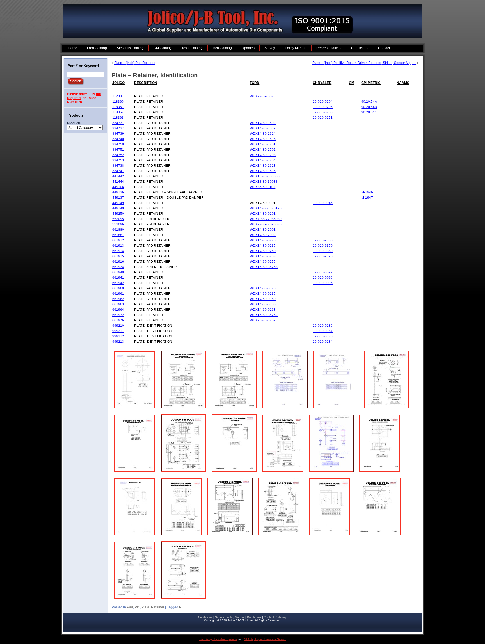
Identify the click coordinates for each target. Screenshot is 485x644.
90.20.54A (369, 102)
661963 (118, 304)
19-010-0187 (323, 331)
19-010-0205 (323, 107)
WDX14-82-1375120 (266, 208)
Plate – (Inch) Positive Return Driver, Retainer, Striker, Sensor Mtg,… (364, 63)
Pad (130, 607)
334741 (118, 171)
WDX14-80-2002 (263, 235)
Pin (137, 607)
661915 (118, 256)
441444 (118, 182)
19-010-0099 (323, 272)
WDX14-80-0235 (263, 246)
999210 (118, 326)
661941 (118, 278)
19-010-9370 (323, 246)
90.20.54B (369, 107)
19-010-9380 (323, 251)
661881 (118, 235)
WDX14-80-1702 (263, 150)
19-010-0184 (323, 342)
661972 (118, 315)
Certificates (205, 617)
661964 (118, 310)
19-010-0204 (323, 102)
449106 (118, 187)
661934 (118, 267)
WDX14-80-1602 (263, 123)
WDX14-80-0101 (263, 214)
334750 (118, 144)
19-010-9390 (323, 256)
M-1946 (367, 192)
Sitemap (281, 617)
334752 (118, 155)
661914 (118, 251)
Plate (145, 607)
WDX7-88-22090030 (266, 224)
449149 (118, 203)
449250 (118, 214)
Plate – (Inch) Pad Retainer (134, 63)
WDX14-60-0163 (263, 310)
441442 (118, 176)
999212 (118, 336)
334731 (118, 123)
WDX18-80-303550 (265, 176)
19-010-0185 (323, 336)
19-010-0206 (323, 112)
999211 (118, 331)
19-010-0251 (323, 118)
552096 (118, 224)
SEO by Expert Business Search (265, 639)
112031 (118, 96)
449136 (118, 192)
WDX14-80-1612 (263, 128)
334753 (118, 160)
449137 (118, 198)
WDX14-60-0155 (263, 304)
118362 (118, 112)
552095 (118, 219)
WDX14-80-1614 (263, 134)
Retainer (157, 607)
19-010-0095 (323, 283)
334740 (118, 139)
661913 (118, 246)
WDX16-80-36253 (264, 267)
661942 (118, 283)
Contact (269, 617)
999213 (118, 342)
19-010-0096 (323, 278)
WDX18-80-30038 (264, 182)
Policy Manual (235, 617)
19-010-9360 (323, 240)
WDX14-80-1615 (263, 139)
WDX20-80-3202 (263, 320)
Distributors (254, 617)
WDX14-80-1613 (263, 166)
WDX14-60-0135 (263, 294)
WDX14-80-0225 (263, 240)
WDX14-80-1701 (263, 144)
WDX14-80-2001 (263, 230)
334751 (118, 150)
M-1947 (367, 198)
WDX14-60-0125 (263, 288)
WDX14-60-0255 (263, 262)
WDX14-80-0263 (263, 256)
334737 (118, 128)
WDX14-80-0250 (263, 251)
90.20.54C (369, 112)
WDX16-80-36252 (264, 315)
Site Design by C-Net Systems (218, 639)
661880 (118, 230)
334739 (118, 134)
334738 (118, 166)
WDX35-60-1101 (262, 187)
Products (74, 123)
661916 (118, 262)
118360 (118, 102)
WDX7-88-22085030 (266, 219)
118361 (118, 107)
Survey (219, 617)
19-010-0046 (323, 203)
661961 (118, 294)
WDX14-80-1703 (263, 155)
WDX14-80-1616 (263, 171)
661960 (118, 288)
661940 (118, 272)
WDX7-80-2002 (262, 96)
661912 (118, 240)
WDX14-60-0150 (263, 299)
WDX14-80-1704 (263, 160)
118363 (118, 118)
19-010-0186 (323, 326)
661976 (118, 320)
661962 (118, 299)
